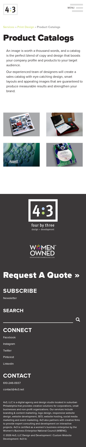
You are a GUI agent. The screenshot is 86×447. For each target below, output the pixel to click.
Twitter (7, 350)
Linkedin (8, 363)
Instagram (9, 344)
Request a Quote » (41, 275)
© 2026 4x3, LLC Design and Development (27, 435)
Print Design (25, 27)
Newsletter (10, 298)
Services (8, 27)
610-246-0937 (12, 383)
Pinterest (8, 357)
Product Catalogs (48, 27)
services (59, 409)
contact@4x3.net (13, 389)
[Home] (10, 9)
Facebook (9, 337)
